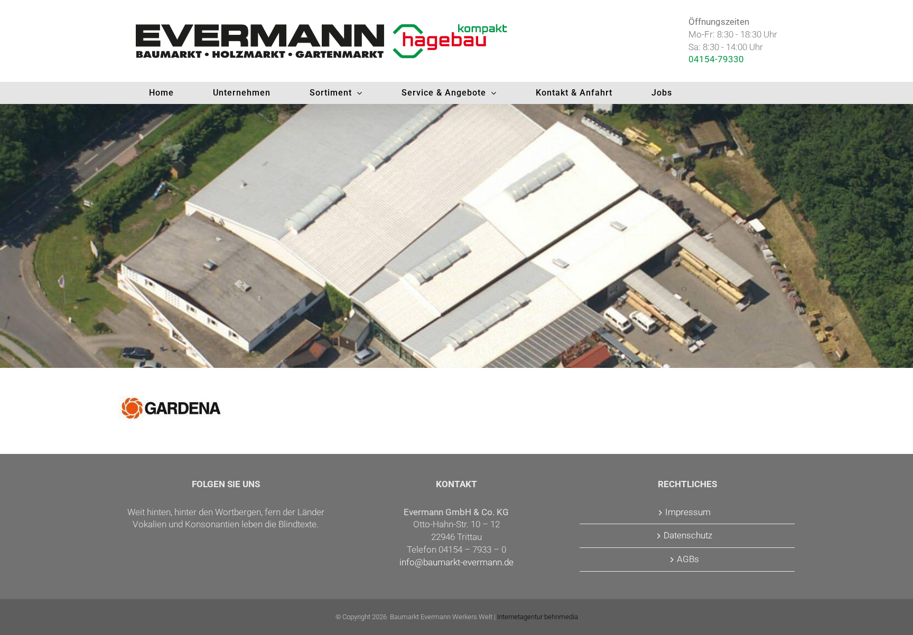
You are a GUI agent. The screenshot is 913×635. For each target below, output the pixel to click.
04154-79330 (716, 59)
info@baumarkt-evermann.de (456, 562)
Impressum (688, 512)
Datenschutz (688, 535)
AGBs (688, 559)
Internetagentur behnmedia (537, 617)
